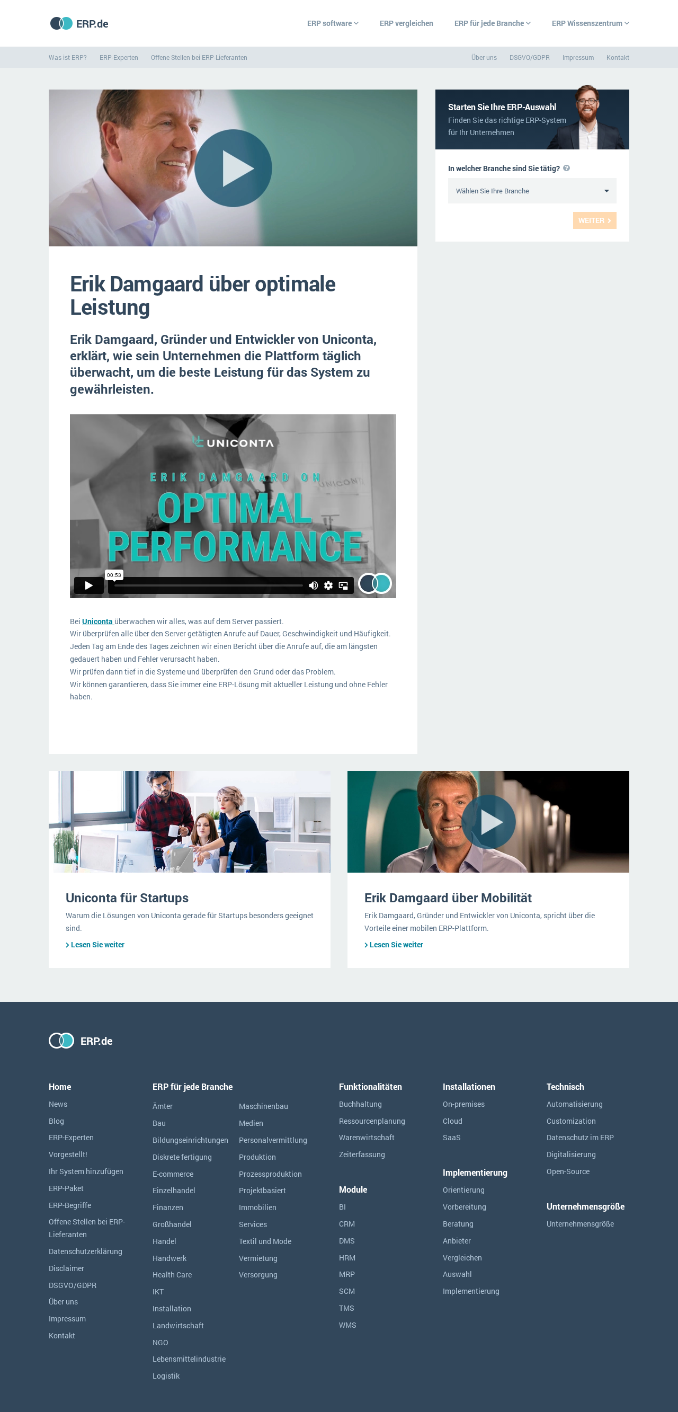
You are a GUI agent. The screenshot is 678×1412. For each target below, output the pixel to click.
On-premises (464, 1104)
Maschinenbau (263, 1106)
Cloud (452, 1121)
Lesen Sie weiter (97, 944)
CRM (347, 1224)
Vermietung (258, 1258)
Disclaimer (66, 1268)
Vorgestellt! (68, 1154)
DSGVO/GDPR (530, 57)
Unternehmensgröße (580, 1224)
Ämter (163, 1106)
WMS (347, 1325)
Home (60, 1086)
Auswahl (457, 1274)
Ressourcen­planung (372, 1121)
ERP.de (92, 23)
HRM (347, 1258)
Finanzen (168, 1207)
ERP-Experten (119, 57)
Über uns (484, 57)
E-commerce (173, 1174)
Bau (159, 1123)
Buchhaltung (360, 1104)
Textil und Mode (265, 1241)
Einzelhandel (174, 1190)
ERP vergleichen (406, 23)
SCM (347, 1291)
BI (342, 1207)
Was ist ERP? (68, 57)
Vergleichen (462, 1258)
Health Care (172, 1274)
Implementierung (471, 1291)
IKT (158, 1291)
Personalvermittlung (273, 1140)
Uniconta (98, 621)
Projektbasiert (262, 1190)
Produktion (257, 1157)
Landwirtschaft (178, 1325)
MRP (347, 1274)
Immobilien (257, 1207)
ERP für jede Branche (489, 23)
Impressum (578, 57)
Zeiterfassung (362, 1154)
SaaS (452, 1137)
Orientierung (464, 1190)
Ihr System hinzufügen (86, 1171)
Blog (56, 1121)
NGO (160, 1342)
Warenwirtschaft (367, 1137)
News (58, 1104)
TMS (346, 1308)
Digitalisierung (571, 1154)
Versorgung (258, 1274)
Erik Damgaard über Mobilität (448, 897)
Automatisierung (575, 1104)
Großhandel (172, 1224)
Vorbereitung (464, 1207)
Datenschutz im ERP (580, 1137)
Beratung (458, 1224)
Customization (571, 1121)
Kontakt (617, 57)
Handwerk (169, 1258)
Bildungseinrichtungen (190, 1140)
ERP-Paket (66, 1188)
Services (253, 1224)
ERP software (329, 23)
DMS (347, 1241)
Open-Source (568, 1171)
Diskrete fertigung (182, 1157)
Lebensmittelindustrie (189, 1359)
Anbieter (457, 1241)
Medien (251, 1123)
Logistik (166, 1376)
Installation (172, 1308)
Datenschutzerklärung (85, 1251)
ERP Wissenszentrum (587, 23)
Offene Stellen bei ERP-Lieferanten (199, 57)
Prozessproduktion (270, 1174)
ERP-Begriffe (70, 1205)
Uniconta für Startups (129, 897)
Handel (164, 1241)
